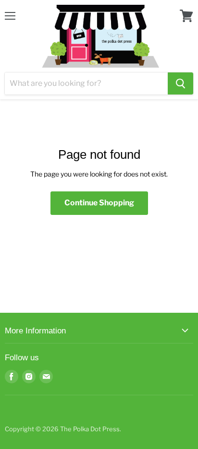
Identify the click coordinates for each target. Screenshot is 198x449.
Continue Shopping (99, 202)
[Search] (180, 83)
